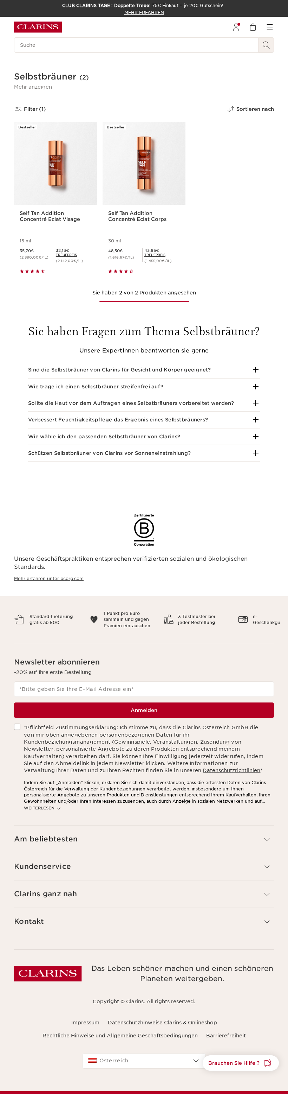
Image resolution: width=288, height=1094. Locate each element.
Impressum (85, 1029)
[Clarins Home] (38, 27)
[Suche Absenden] (266, 45)
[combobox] (144, 1067)
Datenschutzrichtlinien (231, 777)
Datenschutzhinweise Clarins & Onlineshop (162, 1029)
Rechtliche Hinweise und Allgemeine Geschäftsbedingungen (120, 1041)
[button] (33, 86)
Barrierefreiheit (226, 1041)
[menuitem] (236, 27)
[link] (66, 255)
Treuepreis (66, 255)
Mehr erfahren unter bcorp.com (49, 578)
